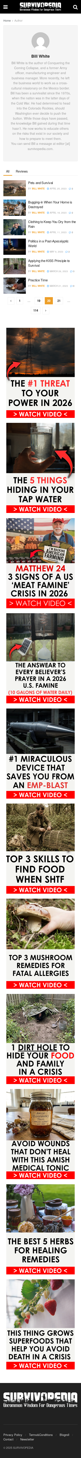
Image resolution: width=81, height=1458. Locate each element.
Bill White (38, 188)
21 (59, 300)
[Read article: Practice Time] (14, 286)
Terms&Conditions (41, 1435)
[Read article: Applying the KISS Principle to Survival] (14, 266)
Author (18, 20)
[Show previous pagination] (11, 301)
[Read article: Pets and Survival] (14, 188)
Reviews (22, 171)
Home (7, 20)
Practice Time (38, 280)
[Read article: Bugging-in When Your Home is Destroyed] (14, 208)
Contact (8, 1439)
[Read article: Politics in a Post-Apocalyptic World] (14, 247)
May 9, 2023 (56, 251)
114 (35, 310)
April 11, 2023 (58, 232)
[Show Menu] (5, 7)
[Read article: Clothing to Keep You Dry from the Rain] (14, 227)
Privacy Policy (12, 1435)
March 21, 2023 (58, 285)
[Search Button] (75, 7)
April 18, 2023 (58, 212)
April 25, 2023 (58, 188)
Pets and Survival (40, 182)
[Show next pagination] (46, 310)
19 (38, 300)
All (7, 171)
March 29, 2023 (58, 271)
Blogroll (64, 1435)
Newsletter (27, 1439)
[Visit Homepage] (40, 6)
